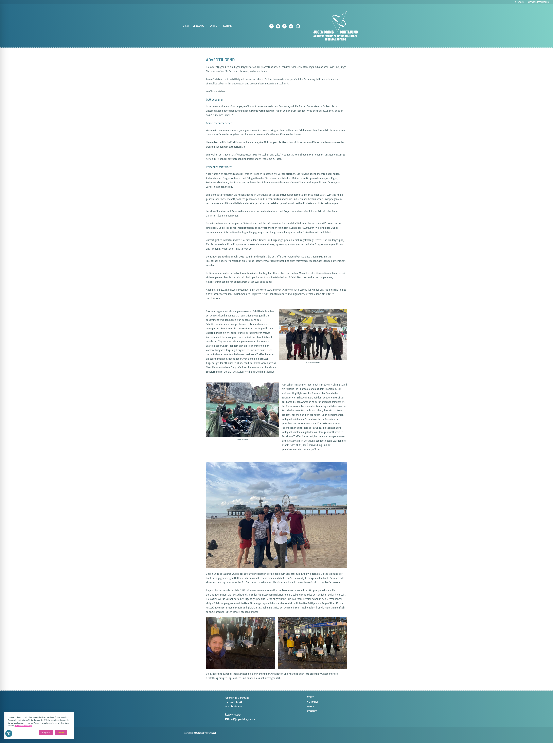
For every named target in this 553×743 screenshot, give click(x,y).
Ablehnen (60, 732)
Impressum (519, 2)
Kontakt (228, 25)
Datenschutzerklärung (23, 726)
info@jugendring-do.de (241, 719)
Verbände (198, 25)
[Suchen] (298, 26)
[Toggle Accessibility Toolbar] (9, 733)
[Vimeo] (291, 26)
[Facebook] (271, 26)
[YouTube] (284, 26)
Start (186, 25)
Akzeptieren (46, 732)
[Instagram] (278, 26)
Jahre (213, 25)
